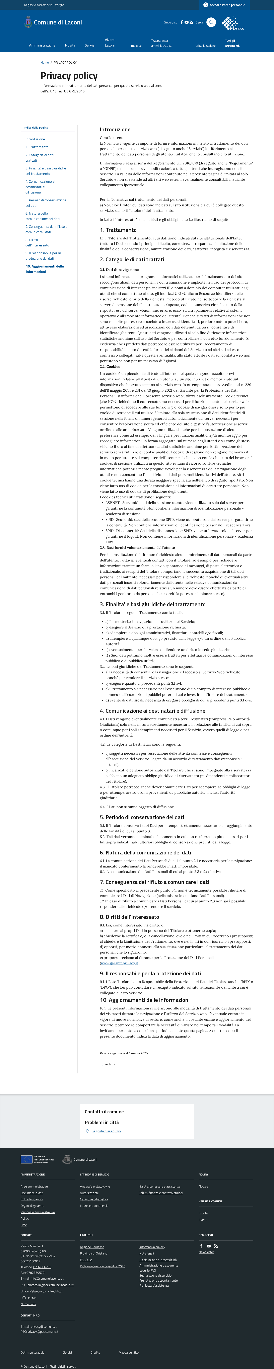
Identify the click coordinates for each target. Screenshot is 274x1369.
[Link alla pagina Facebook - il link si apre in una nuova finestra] (181, 22)
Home (45, 62)
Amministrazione (42, 45)
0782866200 (42, 1267)
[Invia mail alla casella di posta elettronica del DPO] (44, 1326)
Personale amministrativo (38, 1212)
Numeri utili (28, 1304)
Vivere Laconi (110, 42)
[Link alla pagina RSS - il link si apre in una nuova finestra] (191, 22)
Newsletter (206, 1251)
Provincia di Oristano (93, 1253)
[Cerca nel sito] (211, 22)
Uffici (24, 1224)
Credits (95, 1352)
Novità (70, 45)
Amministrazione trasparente (158, 1265)
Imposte (136, 45)
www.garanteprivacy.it (119, 963)
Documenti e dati (32, 1192)
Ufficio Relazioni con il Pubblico (41, 1291)
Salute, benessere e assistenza (159, 1186)
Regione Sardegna (92, 1246)
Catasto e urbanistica (94, 1199)
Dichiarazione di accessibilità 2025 (102, 1266)
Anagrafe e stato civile (95, 1186)
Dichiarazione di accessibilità (158, 1259)
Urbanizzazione (206, 45)
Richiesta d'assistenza (154, 1285)
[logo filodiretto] (235, 22)
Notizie (203, 1186)
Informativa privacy (152, 1246)
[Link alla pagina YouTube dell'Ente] (208, 1246)
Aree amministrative (34, 1186)
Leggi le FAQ (147, 1270)
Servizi (90, 45)
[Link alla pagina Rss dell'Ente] (216, 1246)
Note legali (146, 1253)
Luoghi (203, 1213)
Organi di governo (32, 1205)
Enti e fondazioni (32, 1199)
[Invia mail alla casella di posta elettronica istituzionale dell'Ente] (47, 1278)
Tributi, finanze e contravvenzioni (161, 1192)
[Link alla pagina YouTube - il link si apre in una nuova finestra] (186, 22)
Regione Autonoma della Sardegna (44, 5)
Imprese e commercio (94, 1205)
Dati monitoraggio (32, 1352)
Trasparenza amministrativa (161, 43)
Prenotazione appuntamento (158, 1280)
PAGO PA (86, 1259)
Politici (25, 1218)
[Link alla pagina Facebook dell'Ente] (201, 1246)
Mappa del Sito (129, 1352)
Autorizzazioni (89, 1192)
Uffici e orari (28, 1297)
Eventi (203, 1219)
